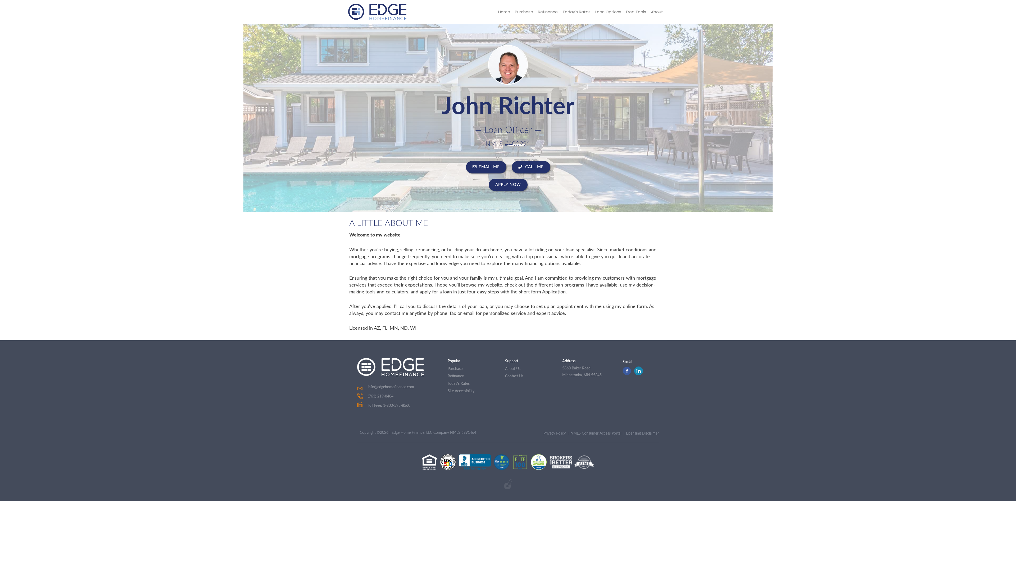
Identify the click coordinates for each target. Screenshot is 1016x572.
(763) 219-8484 (380, 396)
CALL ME (534, 167)
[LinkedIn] (638, 374)
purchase (455, 369)
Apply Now (508, 185)
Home (504, 12)
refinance (456, 376)
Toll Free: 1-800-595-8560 (389, 406)
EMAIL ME (489, 167)
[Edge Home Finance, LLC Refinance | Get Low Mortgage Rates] (390, 367)
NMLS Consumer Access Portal (595, 433)
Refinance (548, 12)
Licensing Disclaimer (642, 433)
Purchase (524, 12)
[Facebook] (627, 374)
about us (512, 369)
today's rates (459, 384)
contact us (514, 376)
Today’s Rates (577, 12)
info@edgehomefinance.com (391, 387)
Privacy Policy (554, 433)
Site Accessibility (461, 391)
